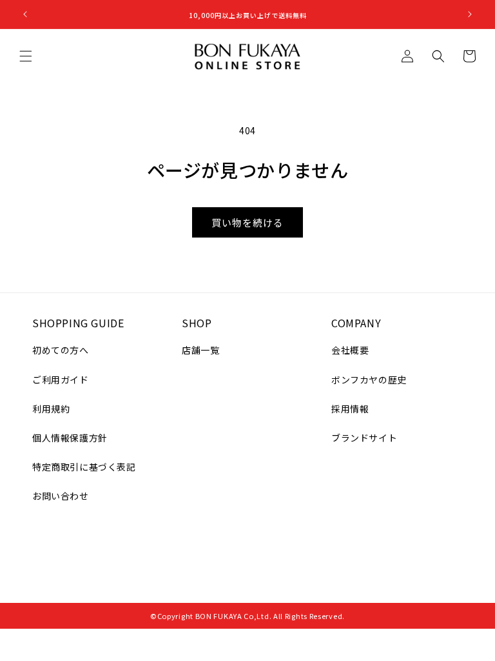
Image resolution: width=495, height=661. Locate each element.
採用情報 (350, 408)
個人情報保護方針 (70, 437)
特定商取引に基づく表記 (84, 466)
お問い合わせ (60, 495)
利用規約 (51, 408)
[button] (26, 56)
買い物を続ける (247, 222)
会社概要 (350, 349)
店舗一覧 (200, 349)
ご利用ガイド (60, 379)
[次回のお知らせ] (470, 14)
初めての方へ (60, 349)
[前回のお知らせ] (25, 14)
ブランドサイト (364, 437)
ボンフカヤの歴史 (369, 379)
